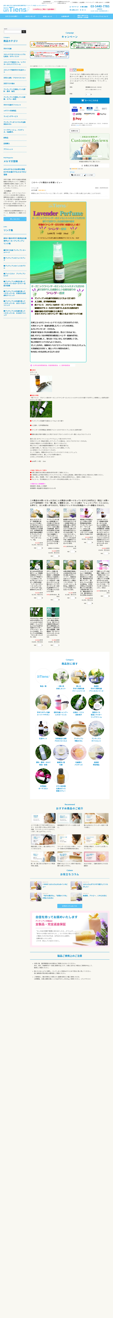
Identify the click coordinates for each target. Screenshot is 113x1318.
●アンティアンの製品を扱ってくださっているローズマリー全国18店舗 (15, 283)
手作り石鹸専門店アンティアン (36, 66)
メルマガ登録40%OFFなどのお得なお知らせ (62, 2)
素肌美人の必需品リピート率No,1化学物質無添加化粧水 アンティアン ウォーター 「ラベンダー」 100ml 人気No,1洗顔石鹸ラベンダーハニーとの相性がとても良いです (86, 527)
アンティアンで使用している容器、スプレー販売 (14, 98)
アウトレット (8, 149)
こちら (77, 125)
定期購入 (7, 143)
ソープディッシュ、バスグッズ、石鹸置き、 (14, 131)
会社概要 (81, 2)
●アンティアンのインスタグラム (15, 267)
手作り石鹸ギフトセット (12, 105)
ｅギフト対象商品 (10, 111)
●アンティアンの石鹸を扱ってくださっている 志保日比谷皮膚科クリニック (15, 293)
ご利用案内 (75, 2)
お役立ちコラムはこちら (69, 906)
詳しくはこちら (15, 219)
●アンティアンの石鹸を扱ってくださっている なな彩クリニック (15, 313)
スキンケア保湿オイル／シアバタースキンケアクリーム (15, 63)
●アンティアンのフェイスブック (14, 259)
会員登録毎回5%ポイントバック (47, 2)
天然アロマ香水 (9, 83)
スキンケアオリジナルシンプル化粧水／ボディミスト (56, 66)
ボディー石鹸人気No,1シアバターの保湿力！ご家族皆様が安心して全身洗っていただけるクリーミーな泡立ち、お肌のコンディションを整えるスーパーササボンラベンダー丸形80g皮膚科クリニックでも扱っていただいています (53, 581)
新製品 (6, 138)
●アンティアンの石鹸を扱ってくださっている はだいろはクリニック (15, 303)
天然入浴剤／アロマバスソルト (15, 78)
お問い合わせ (99, 2)
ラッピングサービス (11, 116)
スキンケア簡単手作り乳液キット (15, 71)
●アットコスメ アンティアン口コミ (15, 275)
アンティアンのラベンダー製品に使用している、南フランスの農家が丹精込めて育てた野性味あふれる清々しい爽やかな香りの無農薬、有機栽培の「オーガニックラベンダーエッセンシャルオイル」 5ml (53, 628)
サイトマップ (90, 2)
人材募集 (107, 2)
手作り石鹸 (7, 49)
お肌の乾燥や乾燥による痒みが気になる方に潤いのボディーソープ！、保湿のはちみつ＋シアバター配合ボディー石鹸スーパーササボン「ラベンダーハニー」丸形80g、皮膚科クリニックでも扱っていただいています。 (69, 580)
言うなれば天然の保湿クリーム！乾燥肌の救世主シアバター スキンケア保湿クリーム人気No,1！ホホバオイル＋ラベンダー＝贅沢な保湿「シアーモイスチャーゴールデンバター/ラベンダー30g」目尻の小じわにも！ (36, 580)
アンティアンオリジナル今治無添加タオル (15, 123)
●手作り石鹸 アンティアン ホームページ (15, 251)
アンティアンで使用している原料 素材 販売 (14, 90)
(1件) (82, 168)
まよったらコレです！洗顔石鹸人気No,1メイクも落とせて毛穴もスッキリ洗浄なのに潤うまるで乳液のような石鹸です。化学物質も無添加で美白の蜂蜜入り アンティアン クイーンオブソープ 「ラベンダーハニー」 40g (36, 529)
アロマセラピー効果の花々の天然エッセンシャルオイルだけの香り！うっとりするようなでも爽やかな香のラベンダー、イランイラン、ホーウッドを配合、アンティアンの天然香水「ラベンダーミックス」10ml (36, 628)
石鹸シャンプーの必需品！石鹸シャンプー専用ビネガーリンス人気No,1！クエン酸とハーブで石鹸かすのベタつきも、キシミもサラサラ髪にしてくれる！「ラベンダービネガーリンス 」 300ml (103, 579)
